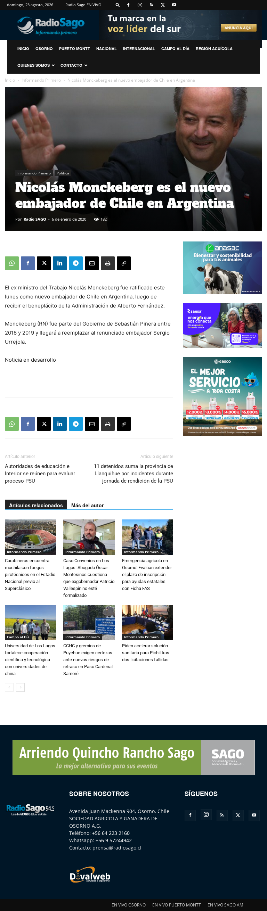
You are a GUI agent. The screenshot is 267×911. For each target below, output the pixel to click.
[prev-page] (9, 687)
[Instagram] (140, 5)
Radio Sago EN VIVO (83, 4)
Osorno (44, 48)
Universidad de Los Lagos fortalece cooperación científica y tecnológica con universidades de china (30, 659)
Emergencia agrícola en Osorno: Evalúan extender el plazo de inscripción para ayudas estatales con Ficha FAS (147, 574)
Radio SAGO (35, 219)
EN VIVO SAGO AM (225, 905)
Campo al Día (175, 48)
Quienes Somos (33, 65)
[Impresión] (108, 263)
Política (63, 173)
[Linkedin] (60, 263)
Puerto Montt (74, 48)
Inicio (10, 80)
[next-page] (20, 687)
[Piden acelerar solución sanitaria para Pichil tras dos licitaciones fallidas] (147, 622)
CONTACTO (71, 65)
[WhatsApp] (12, 263)
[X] (162, 5)
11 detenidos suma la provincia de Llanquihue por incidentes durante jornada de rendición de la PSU (133, 473)
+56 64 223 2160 (111, 833)
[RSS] (151, 5)
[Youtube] (174, 5)
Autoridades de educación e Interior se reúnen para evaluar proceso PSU (40, 473)
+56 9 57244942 (114, 840)
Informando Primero (41, 80)
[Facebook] (128, 5)
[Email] (92, 263)
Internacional (139, 48)
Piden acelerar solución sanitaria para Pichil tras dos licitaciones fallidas (145, 652)
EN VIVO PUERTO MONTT (176, 905)
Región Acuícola (214, 48)
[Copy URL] (124, 263)
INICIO (23, 48)
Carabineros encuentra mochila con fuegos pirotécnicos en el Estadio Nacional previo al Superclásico (30, 574)
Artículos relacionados (36, 505)
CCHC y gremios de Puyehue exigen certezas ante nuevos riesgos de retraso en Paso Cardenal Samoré (88, 659)
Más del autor (87, 505)
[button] (118, 4)
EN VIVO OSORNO (129, 905)
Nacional (106, 48)
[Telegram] (76, 263)
